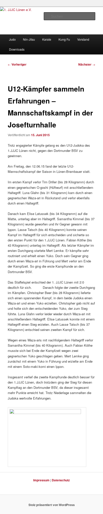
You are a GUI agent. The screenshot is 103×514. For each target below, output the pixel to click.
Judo (12, 39)
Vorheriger (17, 64)
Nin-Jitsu (29, 39)
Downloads (16, 49)
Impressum (41, 480)
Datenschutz (61, 480)
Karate (46, 39)
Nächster (86, 64)
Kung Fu (64, 39)
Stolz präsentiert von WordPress (51, 505)
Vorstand (83, 39)
